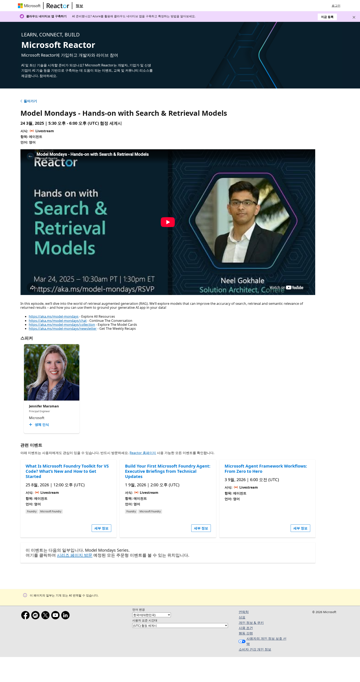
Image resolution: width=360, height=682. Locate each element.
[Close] (354, 17)
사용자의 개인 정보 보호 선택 (266, 641)
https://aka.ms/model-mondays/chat (58, 320)
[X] (46, 616)
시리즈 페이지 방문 (74, 555)
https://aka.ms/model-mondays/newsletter (63, 328)
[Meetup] (36, 616)
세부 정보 (101, 528)
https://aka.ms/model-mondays (54, 316)
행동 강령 (246, 633)
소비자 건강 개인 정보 (255, 649)
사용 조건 (246, 628)
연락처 (244, 612)
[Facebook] (26, 616)
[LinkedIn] (66, 616)
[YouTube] (56, 616)
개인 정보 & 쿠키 (251, 622)
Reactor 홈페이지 (143, 453)
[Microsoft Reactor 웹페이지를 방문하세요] (58, 5)
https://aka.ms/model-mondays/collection (62, 324)
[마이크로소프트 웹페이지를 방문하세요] (30, 5)
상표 (242, 617)
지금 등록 (327, 17)
